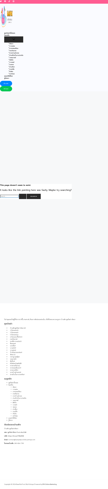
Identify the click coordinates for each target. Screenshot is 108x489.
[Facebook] (5, 1)
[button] (6, 83)
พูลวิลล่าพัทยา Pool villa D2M (17, 432)
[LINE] (13, 1)
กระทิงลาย (16, 394)
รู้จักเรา (10, 420)
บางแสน (15, 389)
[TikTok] (9, 1)
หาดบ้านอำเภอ (17, 396)
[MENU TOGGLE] (13, 39)
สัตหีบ (15, 402)
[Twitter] (1, 1)
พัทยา (14, 387)
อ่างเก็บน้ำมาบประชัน (19, 398)
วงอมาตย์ (15, 400)
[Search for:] (13, 196)
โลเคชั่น (10, 385)
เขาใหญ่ (15, 416)
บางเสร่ (15, 405)
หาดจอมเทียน (17, 391)
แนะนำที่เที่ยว (12, 418)
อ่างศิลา (15, 409)
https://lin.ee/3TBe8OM (16, 436)
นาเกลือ (15, 411)
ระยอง (15, 407)
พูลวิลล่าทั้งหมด (13, 383)
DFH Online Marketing (49, 484)
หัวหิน (14, 413)
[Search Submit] (22, 196)
